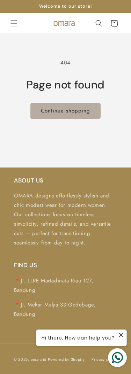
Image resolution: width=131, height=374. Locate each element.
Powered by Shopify (66, 359)
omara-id (39, 359)
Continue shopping (65, 111)
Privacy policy (104, 359)
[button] (14, 23)
